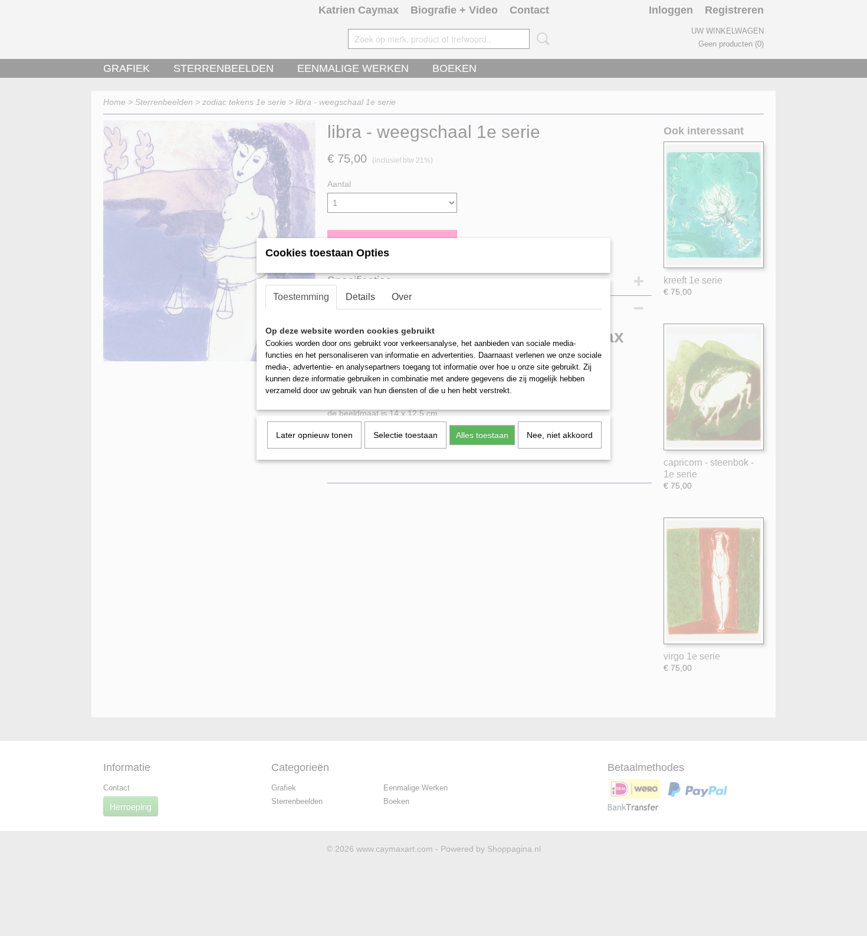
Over (402, 297)
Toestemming (301, 297)
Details (360, 297)
